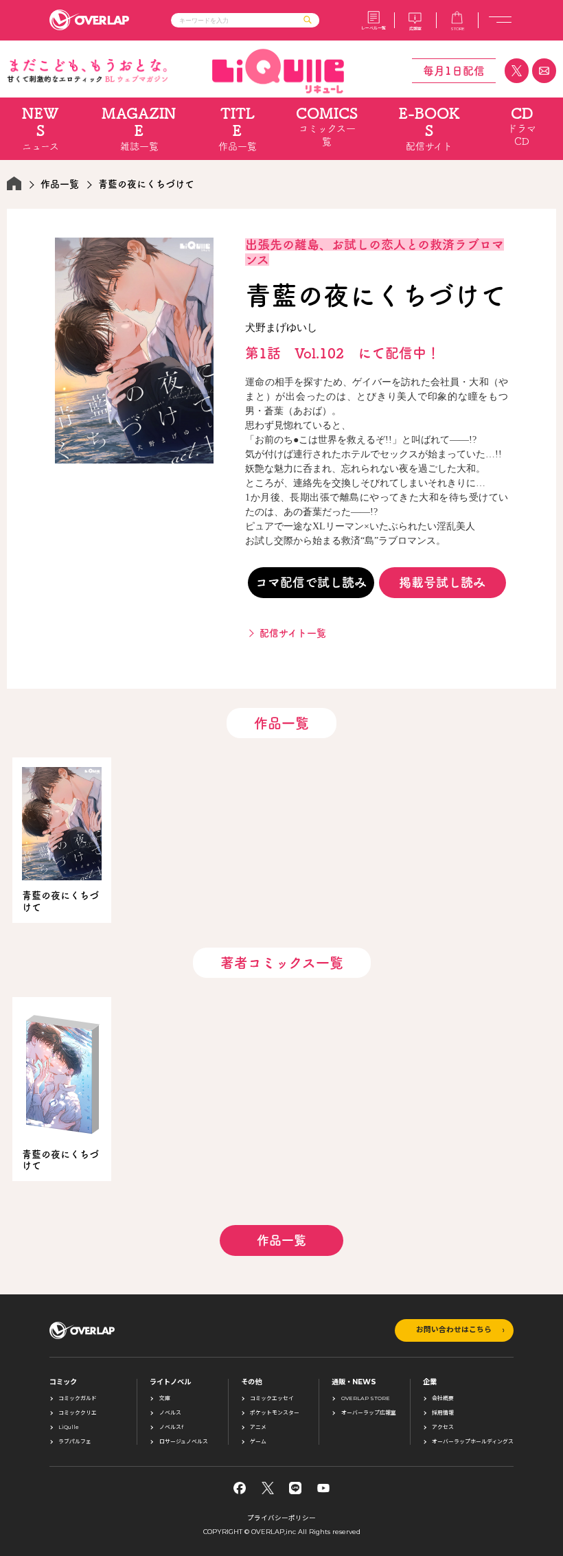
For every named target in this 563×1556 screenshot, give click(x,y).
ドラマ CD (521, 126)
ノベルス (170, 1413)
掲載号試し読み (442, 582)
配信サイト (429, 128)
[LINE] (295, 1488)
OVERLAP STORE (365, 1398)
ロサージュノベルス (183, 1442)
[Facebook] (239, 1488)
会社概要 (443, 1398)
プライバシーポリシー (281, 1518)
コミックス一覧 (327, 126)
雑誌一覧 (139, 128)
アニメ (258, 1427)
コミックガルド (77, 1398)
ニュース (40, 128)
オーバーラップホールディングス (473, 1442)
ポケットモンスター (274, 1413)
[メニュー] (500, 20)
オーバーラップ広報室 (368, 1413)
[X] (268, 1488)
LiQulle (68, 1427)
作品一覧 (237, 128)
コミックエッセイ (272, 1398)
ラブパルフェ (74, 1442)
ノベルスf (171, 1427)
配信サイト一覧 (293, 633)
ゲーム (258, 1442)
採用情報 (443, 1413)
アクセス (443, 1427)
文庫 (164, 1398)
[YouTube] (323, 1488)
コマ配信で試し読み (311, 582)
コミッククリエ (77, 1413)
